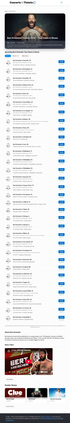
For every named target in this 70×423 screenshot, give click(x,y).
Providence (21, 254)
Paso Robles (29, 106)
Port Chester (26, 246)
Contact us (48, 417)
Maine (28, 269)
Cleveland (22, 139)
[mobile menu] (61, 2)
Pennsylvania (39, 164)
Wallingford (28, 155)
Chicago (26, 220)
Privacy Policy (57, 418)
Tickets (61, 61)
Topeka (30, 286)
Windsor (33, 123)
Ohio (26, 139)
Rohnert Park (34, 89)
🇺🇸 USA (16, 56)
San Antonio (31, 196)
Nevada (33, 98)
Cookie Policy (10, 420)
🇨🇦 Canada (25, 56)
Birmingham (28, 73)
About (42, 417)
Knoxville (27, 65)
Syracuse (25, 181)
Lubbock (40, 204)
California (40, 89)
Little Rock (24, 278)
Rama (25, 132)
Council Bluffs (26, 295)
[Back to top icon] (62, 419)
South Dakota (38, 304)
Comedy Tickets (10, 406)
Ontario (37, 123)
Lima (36, 146)
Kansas (34, 286)
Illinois (29, 220)
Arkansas (29, 278)
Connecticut (34, 155)
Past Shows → (10, 379)
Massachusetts (31, 261)
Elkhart (24, 237)
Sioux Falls (31, 304)
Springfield (27, 319)
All (8, 56)
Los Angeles (24, 115)
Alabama (34, 73)
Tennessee (33, 65)
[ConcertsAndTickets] (23, 2)
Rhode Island (27, 254)
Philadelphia (32, 164)
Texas (31, 190)
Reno (30, 98)
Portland (24, 269)
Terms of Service (47, 418)
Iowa (32, 295)
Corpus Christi (26, 190)
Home (6, 11)
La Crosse (24, 312)
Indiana (28, 237)
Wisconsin (30, 312)
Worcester (24, 261)
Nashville (26, 80)
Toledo (24, 211)
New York (30, 181)
